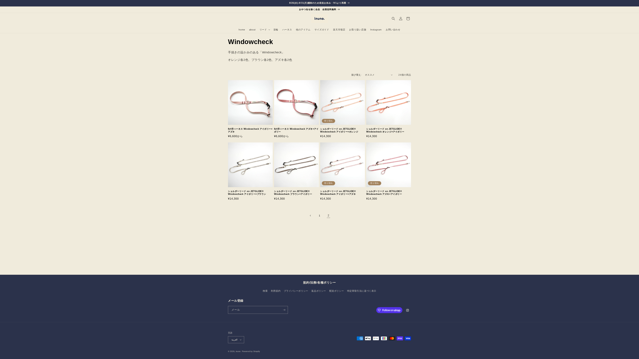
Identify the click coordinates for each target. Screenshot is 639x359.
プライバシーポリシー (296, 291)
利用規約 (276, 291)
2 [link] (328, 215)
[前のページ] (310, 215)
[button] (264, 29)
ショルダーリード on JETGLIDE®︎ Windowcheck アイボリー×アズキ (338, 192)
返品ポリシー (318, 291)
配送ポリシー (336, 291)
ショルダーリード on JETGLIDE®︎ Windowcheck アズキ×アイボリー (384, 192)
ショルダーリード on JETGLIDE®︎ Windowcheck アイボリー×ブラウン (247, 192)
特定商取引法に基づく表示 (361, 291)
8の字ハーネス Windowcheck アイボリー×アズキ (250, 130)
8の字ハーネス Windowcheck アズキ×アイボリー (296, 130)
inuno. (238, 351)
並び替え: (356, 74)
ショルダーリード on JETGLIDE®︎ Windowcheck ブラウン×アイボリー (293, 192)
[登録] (284, 310)
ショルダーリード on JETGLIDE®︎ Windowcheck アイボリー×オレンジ (339, 130)
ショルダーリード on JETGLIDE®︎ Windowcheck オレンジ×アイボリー (385, 130)
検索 (265, 291)
